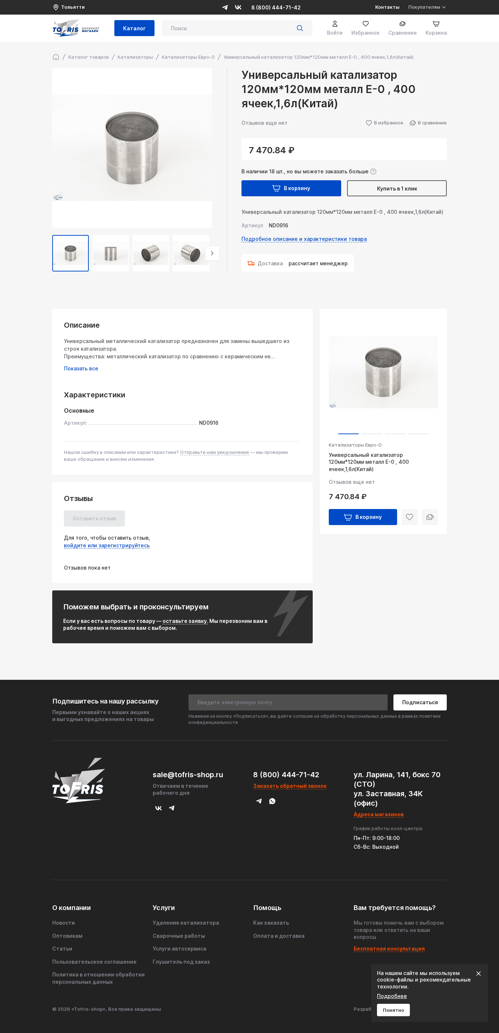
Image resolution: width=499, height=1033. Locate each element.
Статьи (62, 948)
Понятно (393, 1010)
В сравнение (432, 123)
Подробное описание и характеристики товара (304, 239)
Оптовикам (67, 936)
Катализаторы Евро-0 (355, 445)
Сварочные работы (179, 936)
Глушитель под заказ (181, 962)
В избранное (388, 123)
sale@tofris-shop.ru (188, 774)
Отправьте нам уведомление (214, 452)
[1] (299, 28)
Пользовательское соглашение (94, 962)
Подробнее (392, 996)
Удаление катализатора (186, 923)
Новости (63, 923)
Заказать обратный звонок (290, 786)
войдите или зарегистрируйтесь (107, 545)
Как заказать (271, 923)
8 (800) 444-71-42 (276, 7)
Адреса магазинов (379, 814)
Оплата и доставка (279, 936)
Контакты (387, 7)
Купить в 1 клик (397, 188)
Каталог (134, 28)
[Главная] (56, 57)
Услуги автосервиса (179, 948)
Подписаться (420, 702)
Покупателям (424, 7)
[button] (52, 253)
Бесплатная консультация (389, 948)
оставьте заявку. (185, 621)
